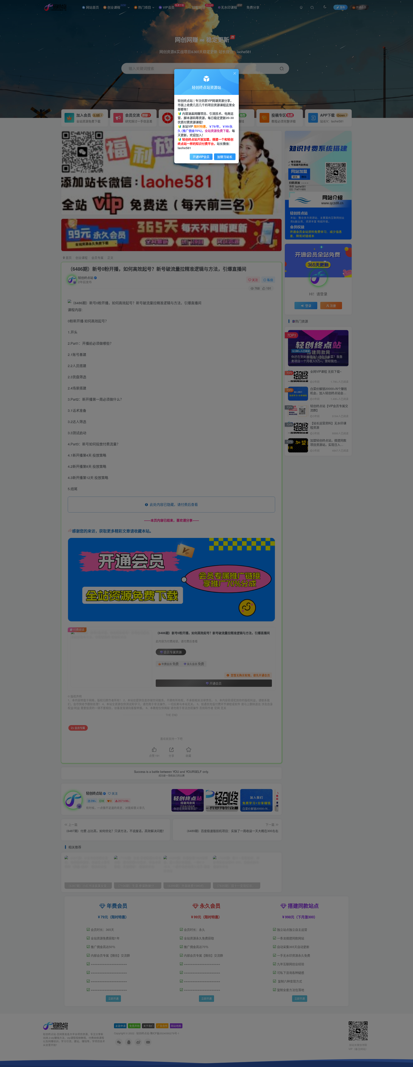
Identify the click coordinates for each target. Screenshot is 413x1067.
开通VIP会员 (201, 156)
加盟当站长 (224, 156)
